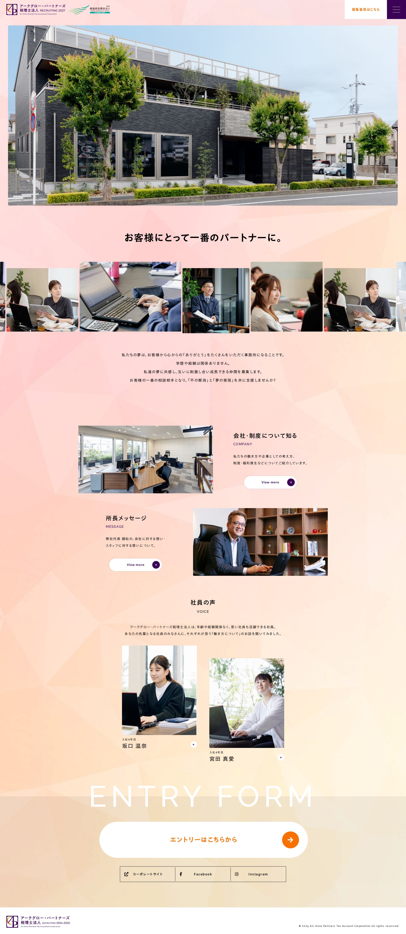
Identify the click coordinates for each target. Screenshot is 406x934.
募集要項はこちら (366, 9)
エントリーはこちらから (203, 840)
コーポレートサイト (148, 874)
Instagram (258, 874)
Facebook (203, 874)
